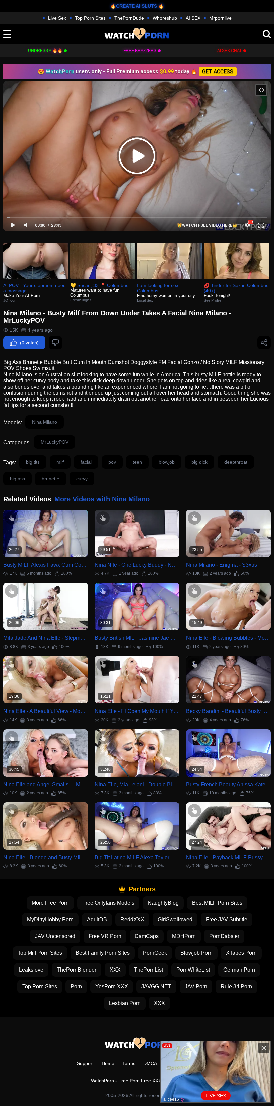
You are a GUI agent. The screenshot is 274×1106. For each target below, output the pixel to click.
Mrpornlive (220, 18)
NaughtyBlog (163, 903)
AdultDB (97, 919)
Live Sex (57, 18)
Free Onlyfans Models (108, 903)
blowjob (167, 462)
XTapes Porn (241, 953)
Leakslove (31, 970)
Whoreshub (165, 18)
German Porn (239, 970)
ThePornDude (129, 18)
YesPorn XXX (111, 986)
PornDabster (224, 936)
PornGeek (155, 953)
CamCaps (147, 936)
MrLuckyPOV (54, 442)
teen (137, 462)
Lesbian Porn (125, 1003)
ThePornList (148, 970)
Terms (128, 1063)
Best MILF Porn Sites (217, 903)
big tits (33, 462)
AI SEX (193, 18)
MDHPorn (184, 936)
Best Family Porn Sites (103, 953)
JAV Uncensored (55, 936)
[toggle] (7, 34)
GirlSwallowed (175, 919)
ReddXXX (132, 919)
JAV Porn (196, 986)
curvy (82, 478)
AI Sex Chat (229, 50)
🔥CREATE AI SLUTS (133, 6)
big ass (17, 478)
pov (112, 462)
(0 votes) (29, 342)
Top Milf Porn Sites (40, 953)
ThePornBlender (76, 970)
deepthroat (235, 462)
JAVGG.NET (156, 986)
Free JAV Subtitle (226, 919)
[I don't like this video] (55, 342)
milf (60, 462)
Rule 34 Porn (236, 986)
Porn (76, 986)
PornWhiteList (193, 970)
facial (86, 462)
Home (108, 1063)
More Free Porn (50, 903)
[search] (267, 34)
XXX (115, 970)
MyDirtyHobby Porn (50, 919)
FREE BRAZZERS (139, 50)
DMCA (150, 1063)
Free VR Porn (105, 936)
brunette (50, 478)
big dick (199, 462)
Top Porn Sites (90, 18)
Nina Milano (44, 422)
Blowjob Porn (196, 953)
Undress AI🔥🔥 (45, 50)
